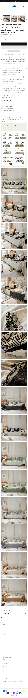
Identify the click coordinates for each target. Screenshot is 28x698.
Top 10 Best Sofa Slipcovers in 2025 (10, 652)
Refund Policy (5, 631)
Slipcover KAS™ (15, 695)
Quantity (2, 36)
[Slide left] (1, 19)
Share (3, 617)
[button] (14, 47)
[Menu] (1, 6)
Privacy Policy (5, 628)
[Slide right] (26, 19)
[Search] (23, 6)
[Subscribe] (23, 678)
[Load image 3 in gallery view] (21, 18)
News (4, 646)
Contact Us (5, 643)
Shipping (2, 34)
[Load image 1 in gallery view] (6, 18)
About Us (5, 640)
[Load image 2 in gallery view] (14, 18)
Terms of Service (6, 637)
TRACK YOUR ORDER (7, 649)
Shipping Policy (6, 634)
